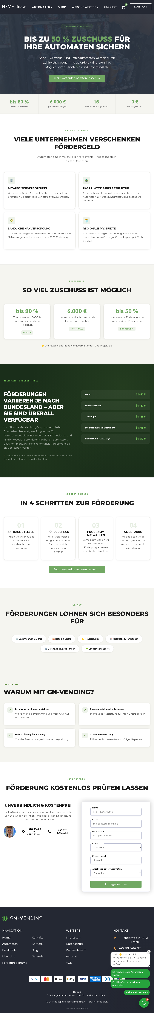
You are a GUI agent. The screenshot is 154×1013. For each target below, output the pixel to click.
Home (22, 7)
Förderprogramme (14, 962)
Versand (71, 956)
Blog (35, 950)
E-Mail (95, 820)
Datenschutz (74, 944)
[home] (10, 6)
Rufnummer (98, 831)
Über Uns (8, 956)
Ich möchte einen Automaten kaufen (127, 973)
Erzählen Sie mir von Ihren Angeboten (126, 983)
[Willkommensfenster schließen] (149, 952)
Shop (62, 7)
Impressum (74, 937)
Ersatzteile (9, 950)
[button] (42, 6)
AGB (69, 962)
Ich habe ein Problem (137, 992)
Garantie (37, 956)
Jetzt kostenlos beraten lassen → (77, 78)
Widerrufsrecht (76, 950)
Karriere (110, 7)
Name (95, 808)
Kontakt (140, 6)
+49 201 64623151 (130, 948)
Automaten (10, 944)
